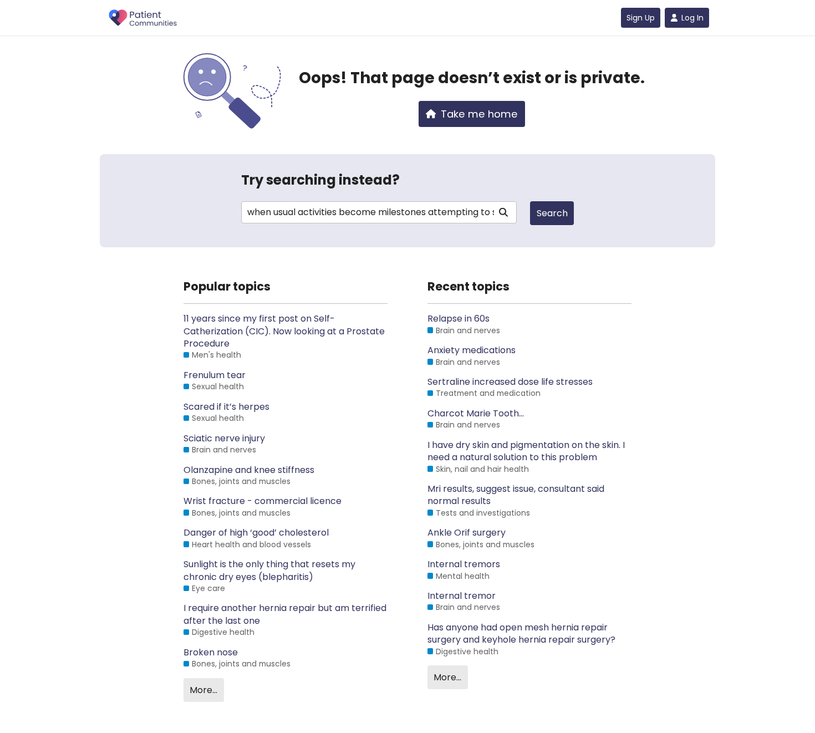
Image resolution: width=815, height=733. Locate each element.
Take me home (479, 114)
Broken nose (211, 653)
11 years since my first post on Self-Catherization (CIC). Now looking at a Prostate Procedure (284, 331)
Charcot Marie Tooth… (475, 414)
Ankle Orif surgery (466, 533)
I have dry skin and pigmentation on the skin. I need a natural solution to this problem (526, 451)
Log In (692, 17)
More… (203, 690)
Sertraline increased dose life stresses (510, 382)
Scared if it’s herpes (226, 407)
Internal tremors (463, 564)
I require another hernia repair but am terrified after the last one (285, 614)
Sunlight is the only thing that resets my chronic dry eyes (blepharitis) (269, 570)
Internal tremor (461, 596)
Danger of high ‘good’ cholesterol (256, 533)
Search (552, 213)
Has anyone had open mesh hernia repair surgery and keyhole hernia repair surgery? (521, 634)
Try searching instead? (320, 180)
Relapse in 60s (458, 319)
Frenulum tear (215, 375)
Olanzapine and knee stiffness (249, 470)
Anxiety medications (471, 350)
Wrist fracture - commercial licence (263, 501)
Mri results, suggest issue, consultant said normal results (515, 495)
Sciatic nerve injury (224, 438)
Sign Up (640, 17)
